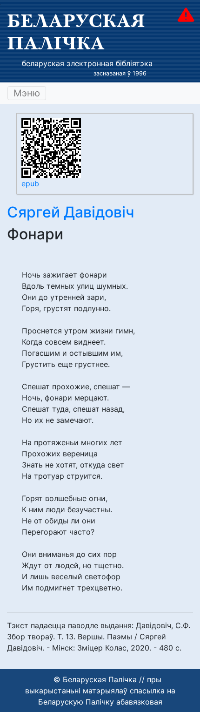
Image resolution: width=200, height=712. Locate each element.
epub (30, 183)
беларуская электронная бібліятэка (87, 63)
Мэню (26, 93)
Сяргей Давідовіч (70, 212)
